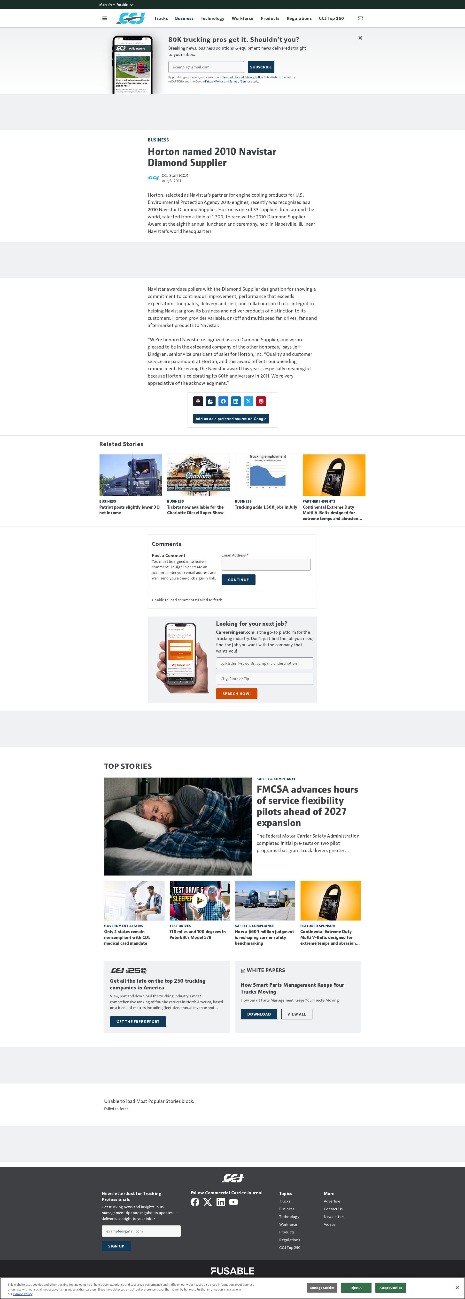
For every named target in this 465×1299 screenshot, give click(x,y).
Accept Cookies (391, 1288)
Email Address (235, 555)
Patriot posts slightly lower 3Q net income (129, 510)
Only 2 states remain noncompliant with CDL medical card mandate (127, 937)
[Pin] (261, 401)
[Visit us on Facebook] (195, 1201)
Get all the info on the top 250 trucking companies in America (157, 984)
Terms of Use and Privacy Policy (242, 77)
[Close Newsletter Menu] (360, 38)
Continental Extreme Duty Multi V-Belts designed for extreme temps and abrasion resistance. (330, 513)
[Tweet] (248, 401)
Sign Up (116, 1246)
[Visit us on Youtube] (233, 1201)
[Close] (457, 1287)
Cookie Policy (22, 1294)
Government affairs (123, 926)
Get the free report (138, 1021)
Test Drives (180, 926)
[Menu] (105, 18)
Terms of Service (240, 81)
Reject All (356, 1288)
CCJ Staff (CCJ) (175, 175)
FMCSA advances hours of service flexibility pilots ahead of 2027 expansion (307, 806)
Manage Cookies (322, 1288)
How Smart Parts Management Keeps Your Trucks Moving (292, 988)
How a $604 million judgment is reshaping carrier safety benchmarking (264, 937)
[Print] (198, 401)
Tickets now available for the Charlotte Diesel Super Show (195, 510)
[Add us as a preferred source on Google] (211, 401)
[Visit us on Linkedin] (221, 1201)
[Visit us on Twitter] (208, 1201)
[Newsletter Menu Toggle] (360, 18)
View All (296, 1014)
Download (259, 1014)
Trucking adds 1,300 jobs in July (266, 507)
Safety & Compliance (276, 779)
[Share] (223, 401)
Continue (238, 579)
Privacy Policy (214, 81)
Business (158, 139)
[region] (232, 1288)
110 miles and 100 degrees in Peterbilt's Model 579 (198, 934)
